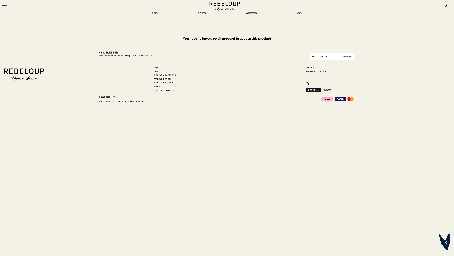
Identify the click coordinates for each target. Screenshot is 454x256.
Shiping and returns (165, 75)
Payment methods (163, 79)
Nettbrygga (118, 101)
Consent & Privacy (164, 90)
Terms (157, 87)
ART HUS (142, 101)
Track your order (163, 83)
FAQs (156, 71)
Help (156, 67)
